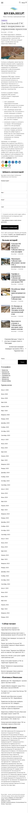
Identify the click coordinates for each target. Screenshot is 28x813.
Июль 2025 (4, 443)
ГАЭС (25, 736)
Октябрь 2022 (5, 580)
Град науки (8, 804)
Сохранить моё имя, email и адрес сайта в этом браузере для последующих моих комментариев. (13, 216)
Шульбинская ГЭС (7, 781)
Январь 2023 (5, 567)
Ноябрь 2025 (5, 427)
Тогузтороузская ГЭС (6, 770)
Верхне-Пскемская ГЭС (18, 736)
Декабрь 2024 (5, 472)
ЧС (25, 778)
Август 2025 (5, 439)
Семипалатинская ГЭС (12, 767)
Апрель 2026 (5, 406)
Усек (4, 776)
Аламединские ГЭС (20, 731)
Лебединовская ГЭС (6, 750)
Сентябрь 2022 (5, 584)
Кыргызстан (5, 372)
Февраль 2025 (5, 464)
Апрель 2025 (5, 456)
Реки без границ (21, 760)
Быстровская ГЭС (15, 734)
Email (3, 199)
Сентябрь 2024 (5, 485)
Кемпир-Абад (10, 747)
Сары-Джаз (19, 763)
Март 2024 (4, 509)
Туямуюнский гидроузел (16, 774)
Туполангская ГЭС (21, 772)
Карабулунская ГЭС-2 (6, 745)
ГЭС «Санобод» (14, 738)
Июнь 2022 (4, 596)
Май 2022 (4, 600)
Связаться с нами (5, 800)
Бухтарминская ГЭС (6, 734)
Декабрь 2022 (5, 571)
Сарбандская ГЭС (16, 761)
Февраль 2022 (5, 613)
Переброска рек (5, 760)
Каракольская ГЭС (16, 745)
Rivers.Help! (14, 13)
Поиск (3, 358)
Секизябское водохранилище (16, 765)
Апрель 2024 (5, 505)
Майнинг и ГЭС (14, 750)
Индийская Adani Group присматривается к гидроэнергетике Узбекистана (18, 294)
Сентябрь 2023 (5, 534)
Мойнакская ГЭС (23, 750)
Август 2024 (5, 489)
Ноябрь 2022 (5, 576)
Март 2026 (4, 410)
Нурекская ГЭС (16, 756)
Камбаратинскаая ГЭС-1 (7, 741)
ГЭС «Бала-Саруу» (5, 738)
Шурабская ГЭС (16, 781)
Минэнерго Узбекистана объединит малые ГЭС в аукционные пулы (18, 263)
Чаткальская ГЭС (5, 779)
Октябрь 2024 (5, 481)
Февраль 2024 (5, 514)
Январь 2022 (5, 617)
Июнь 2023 (4, 547)
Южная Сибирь (6, 381)
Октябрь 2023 (5, 530)
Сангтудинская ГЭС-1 (6, 761)
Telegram (10, 797)
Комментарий (5, 180)
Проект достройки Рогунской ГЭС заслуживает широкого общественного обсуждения (13, 645)
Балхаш (18, 732)
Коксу (15, 747)
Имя (2, 192)
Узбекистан (5, 377)
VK (15, 797)
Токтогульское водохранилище (8, 772)
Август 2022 (5, 588)
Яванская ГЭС (17, 783)
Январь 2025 (5, 468)
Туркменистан (6, 375)
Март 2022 (4, 609)
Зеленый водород (10, 802)
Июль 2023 (4, 543)
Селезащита (4, 767)
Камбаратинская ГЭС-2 (18, 741)
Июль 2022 (4, 592)
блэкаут (23, 783)
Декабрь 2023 (5, 522)
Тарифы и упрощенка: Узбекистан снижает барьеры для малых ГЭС (18, 278)
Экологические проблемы (7, 783)
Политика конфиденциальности (13, 799)
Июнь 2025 (4, 448)
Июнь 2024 (4, 497)
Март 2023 (4, 559)
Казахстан (5, 370)
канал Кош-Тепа (5, 785)
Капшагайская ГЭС (5, 743)
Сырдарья (17, 769)
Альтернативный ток (21, 802)
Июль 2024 (4, 493)
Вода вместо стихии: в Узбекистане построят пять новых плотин (17, 325)
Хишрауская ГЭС (20, 778)
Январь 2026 (5, 419)
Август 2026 (5, 390)
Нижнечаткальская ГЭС (6, 756)
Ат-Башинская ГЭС (11, 732)
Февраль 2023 (5, 563)
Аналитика (3, 732)
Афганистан (5, 379)
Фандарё (5, 778)
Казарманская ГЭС (5, 740)
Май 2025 (4, 452)
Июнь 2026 (4, 398)
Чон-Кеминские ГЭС (14, 779)
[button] (2, 162)
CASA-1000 (3, 731)
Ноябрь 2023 (5, 526)
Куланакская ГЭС (10, 749)
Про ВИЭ (3, 802)
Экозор (3, 804)
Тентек (21, 769)
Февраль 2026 (5, 414)
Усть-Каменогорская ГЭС (12, 776)
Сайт (2, 207)
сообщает (9, 157)
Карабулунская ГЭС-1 (15, 743)
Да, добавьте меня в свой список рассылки (11, 221)
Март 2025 (4, 460)
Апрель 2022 (5, 604)
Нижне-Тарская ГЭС (14, 754)
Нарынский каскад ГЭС (6, 752)
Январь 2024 (5, 518)
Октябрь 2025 (5, 431)
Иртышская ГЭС (22, 738)
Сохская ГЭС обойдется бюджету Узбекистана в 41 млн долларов (17, 248)
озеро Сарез (12, 785)
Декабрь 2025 (5, 423)
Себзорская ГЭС (5, 765)
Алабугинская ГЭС (11, 731)
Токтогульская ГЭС (16, 770)
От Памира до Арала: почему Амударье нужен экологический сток (17, 310)
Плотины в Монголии (12, 677)
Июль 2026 (4, 394)
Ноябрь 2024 (5, 476)
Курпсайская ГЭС (19, 749)
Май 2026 (4, 402)
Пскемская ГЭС (7, 167)
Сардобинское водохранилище (8, 763)
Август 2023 (5, 538)
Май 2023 (4, 551)
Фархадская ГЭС (12, 778)
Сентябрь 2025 (5, 435)
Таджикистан (6, 373)
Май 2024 (4, 501)
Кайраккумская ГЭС (15, 740)
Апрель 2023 (5, 555)
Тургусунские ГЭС (5, 774)
